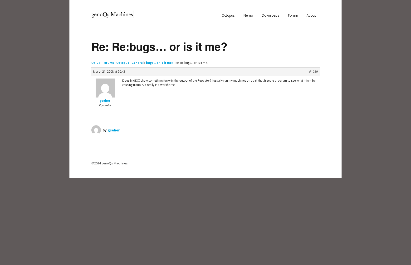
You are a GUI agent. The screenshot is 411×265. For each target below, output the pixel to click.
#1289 (313, 72)
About (311, 15)
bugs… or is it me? (159, 63)
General (138, 63)
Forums (108, 63)
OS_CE (95, 63)
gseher (114, 130)
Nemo (248, 15)
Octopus (228, 15)
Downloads (270, 15)
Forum (293, 15)
